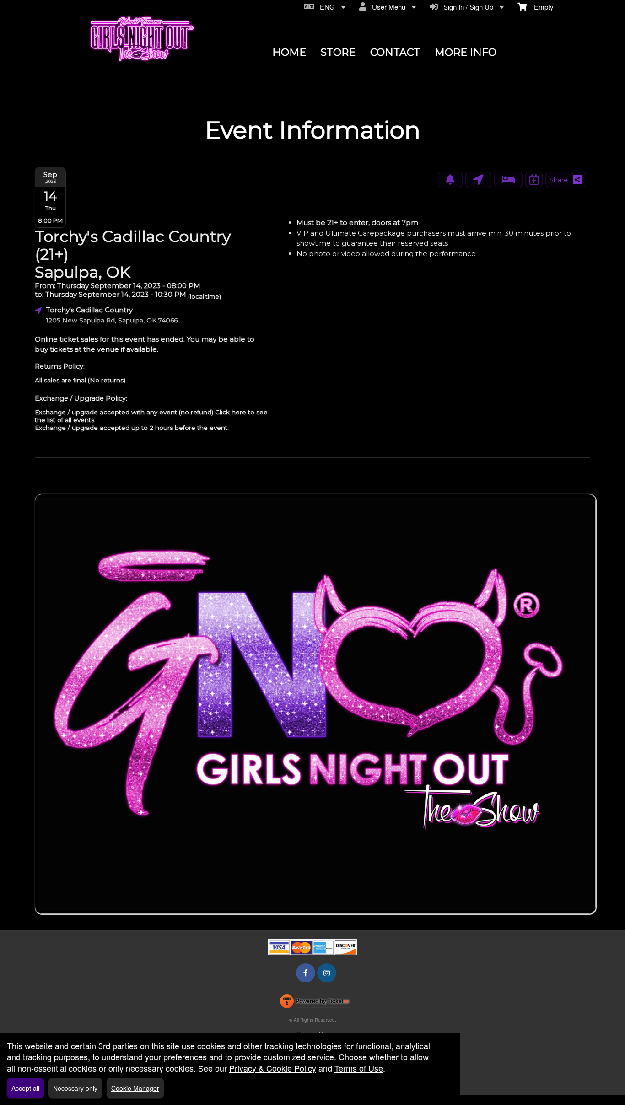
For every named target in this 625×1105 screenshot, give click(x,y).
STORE (338, 52)
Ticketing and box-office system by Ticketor (314, 1003)
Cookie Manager (135, 1088)
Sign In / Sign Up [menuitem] (466, 6)
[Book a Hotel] (508, 180)
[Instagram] (326, 972)
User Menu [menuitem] (386, 6)
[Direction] (478, 180)
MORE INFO (465, 52)
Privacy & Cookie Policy (272, 1068)
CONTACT (395, 52)
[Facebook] (305, 972)
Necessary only (75, 1088)
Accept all (25, 1088)
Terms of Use (358, 1068)
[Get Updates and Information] (450, 180)
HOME (289, 52)
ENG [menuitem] (325, 6)
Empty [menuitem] (540, 6)
